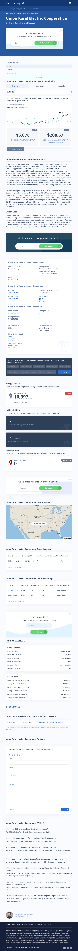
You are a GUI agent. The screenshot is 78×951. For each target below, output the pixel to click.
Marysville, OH (28, 722)
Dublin (10, 336)
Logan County (13, 590)
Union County (13, 595)
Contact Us (14, 707)
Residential (16, 86)
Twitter (44, 301)
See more (39, 77)
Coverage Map (11, 73)
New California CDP (15, 343)
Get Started (49, 246)
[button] (70, 3)
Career (49, 924)
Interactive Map (39, 524)
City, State (13, 776)
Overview (10, 69)
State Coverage (11, 76)
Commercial (39, 86)
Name (11, 759)
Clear (12, 809)
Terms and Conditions (27, 924)
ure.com (42, 313)
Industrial (61, 86)
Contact (18, 924)
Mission (8, 924)
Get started (44, 43)
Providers (13, 14)
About (9, 66)
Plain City (11, 341)
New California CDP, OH (46, 722)
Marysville (11, 339)
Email (11, 767)
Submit (64, 372)
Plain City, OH (59, 722)
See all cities (12, 348)
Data (44, 924)
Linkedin (71, 948)
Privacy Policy (38, 924)
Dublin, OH (11, 722)
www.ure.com (13, 292)
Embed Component (17, 149)
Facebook (45, 299)
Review (12, 784)
